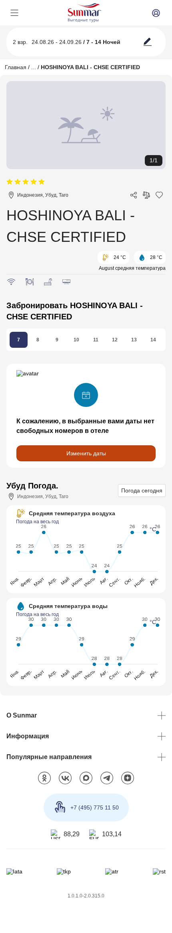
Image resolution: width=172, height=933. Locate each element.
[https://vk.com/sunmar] (65, 778)
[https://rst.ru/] (159, 871)
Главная (15, 67)
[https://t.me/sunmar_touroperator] (106, 778)
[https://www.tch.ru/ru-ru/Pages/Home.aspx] (64, 871)
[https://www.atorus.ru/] (111, 871)
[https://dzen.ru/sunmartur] (127, 778)
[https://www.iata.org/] (14, 871)
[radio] (9, 182)
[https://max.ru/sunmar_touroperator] (86, 778)
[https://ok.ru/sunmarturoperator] (44, 778)
